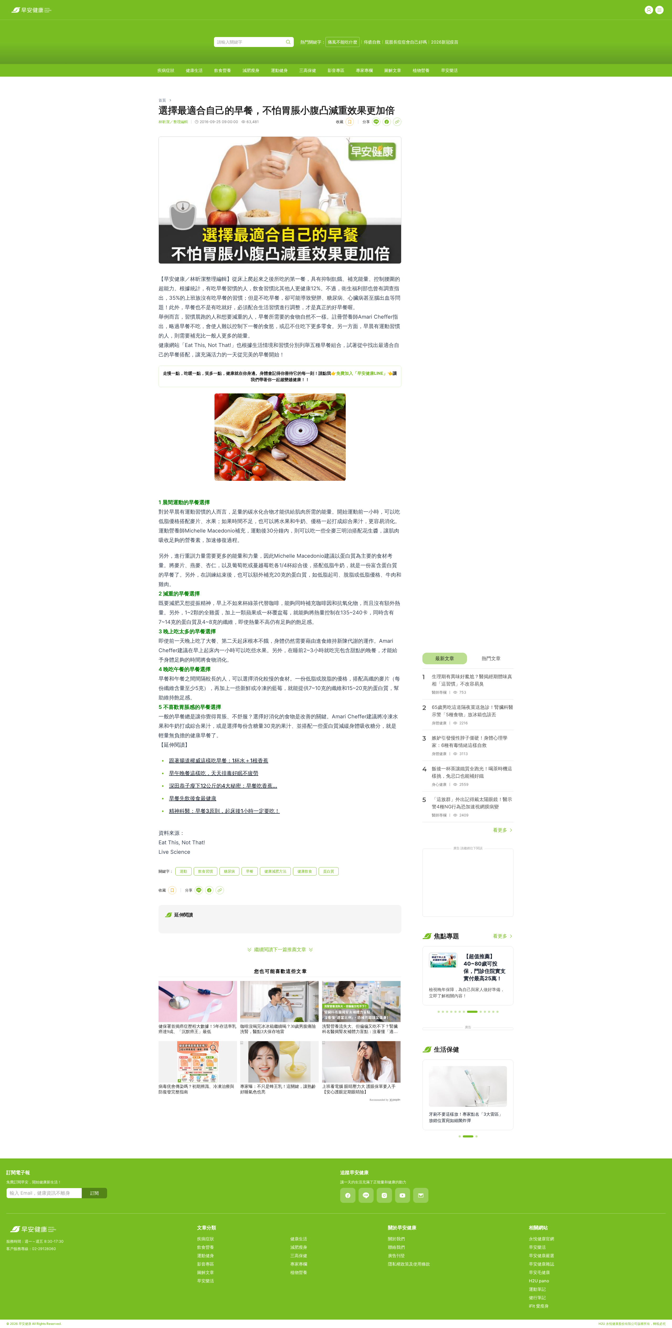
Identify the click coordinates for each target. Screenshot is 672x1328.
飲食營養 (222, 70)
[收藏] (349, 122)
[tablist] (467, 658)
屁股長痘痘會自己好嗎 (406, 42)
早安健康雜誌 (541, 1264)
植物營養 (421, 70)
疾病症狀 (166, 70)
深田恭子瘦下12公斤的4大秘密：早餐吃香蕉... (223, 786)
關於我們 (396, 1238)
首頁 (162, 100)
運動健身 (279, 70)
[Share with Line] (376, 122)
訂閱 (94, 1193)
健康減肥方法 (275, 871)
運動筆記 (537, 1289)
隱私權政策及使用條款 (409, 1264)
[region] (280, 376)
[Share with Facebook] (386, 122)
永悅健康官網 (541, 1238)
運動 (183, 871)
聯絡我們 (396, 1247)
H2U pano (539, 1280)
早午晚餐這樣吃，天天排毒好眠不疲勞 (213, 773)
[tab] (444, 658)
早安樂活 (449, 70)
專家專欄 (364, 70)
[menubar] (307, 70)
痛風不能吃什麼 (342, 42)
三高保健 (307, 70)
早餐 (249, 871)
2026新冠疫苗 (444, 42)
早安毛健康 (539, 1272)
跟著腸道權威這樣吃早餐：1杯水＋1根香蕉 (218, 760)
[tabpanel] (467, 751)
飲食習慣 (205, 871)
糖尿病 (229, 871)
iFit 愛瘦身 (539, 1306)
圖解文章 (392, 70)
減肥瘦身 (251, 70)
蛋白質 (328, 871)
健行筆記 (537, 1297)
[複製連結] (397, 122)
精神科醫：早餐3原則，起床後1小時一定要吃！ (224, 811)
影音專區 (336, 70)
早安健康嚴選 (541, 1255)
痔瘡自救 (372, 42)
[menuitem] (166, 70)
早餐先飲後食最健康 (192, 798)
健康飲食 (304, 871)
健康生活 (194, 70)
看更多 (500, 830)
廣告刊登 (396, 1255)
